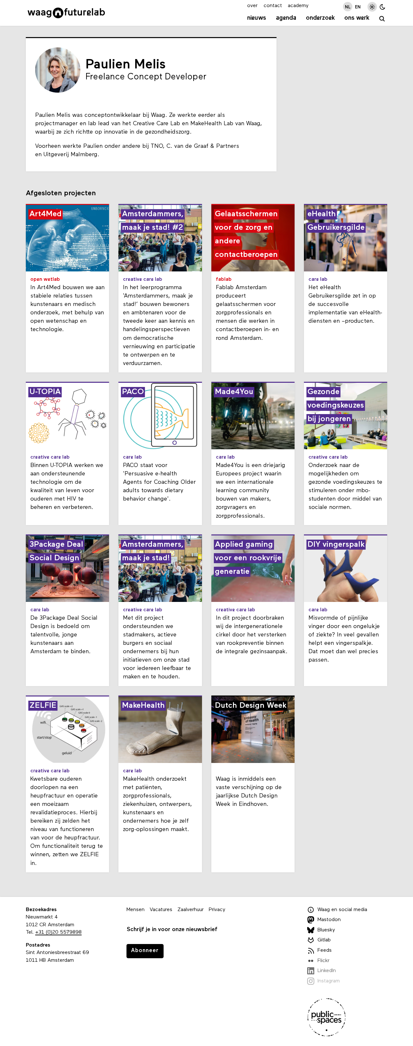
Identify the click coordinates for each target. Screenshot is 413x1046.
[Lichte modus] (372, 6)
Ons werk (356, 18)
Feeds (324, 950)
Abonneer (145, 950)
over (252, 5)
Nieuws (256, 18)
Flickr (323, 960)
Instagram (328, 981)
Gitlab (324, 940)
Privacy (217, 909)
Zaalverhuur (190, 909)
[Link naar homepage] (66, 13)
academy (298, 5)
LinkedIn (326, 970)
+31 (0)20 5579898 (58, 932)
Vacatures (161, 909)
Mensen (135, 909)
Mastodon (329, 919)
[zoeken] (382, 19)
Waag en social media (342, 909)
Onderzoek (320, 18)
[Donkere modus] (382, 6)
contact (273, 5)
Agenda (286, 18)
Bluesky (326, 930)
